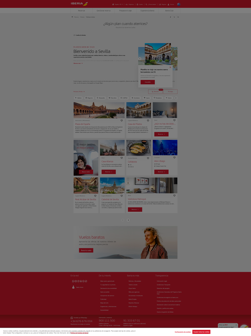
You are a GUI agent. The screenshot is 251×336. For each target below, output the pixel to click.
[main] (125, 332)
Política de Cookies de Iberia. (79, 333)
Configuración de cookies (183, 332)
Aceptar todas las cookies (201, 332)
